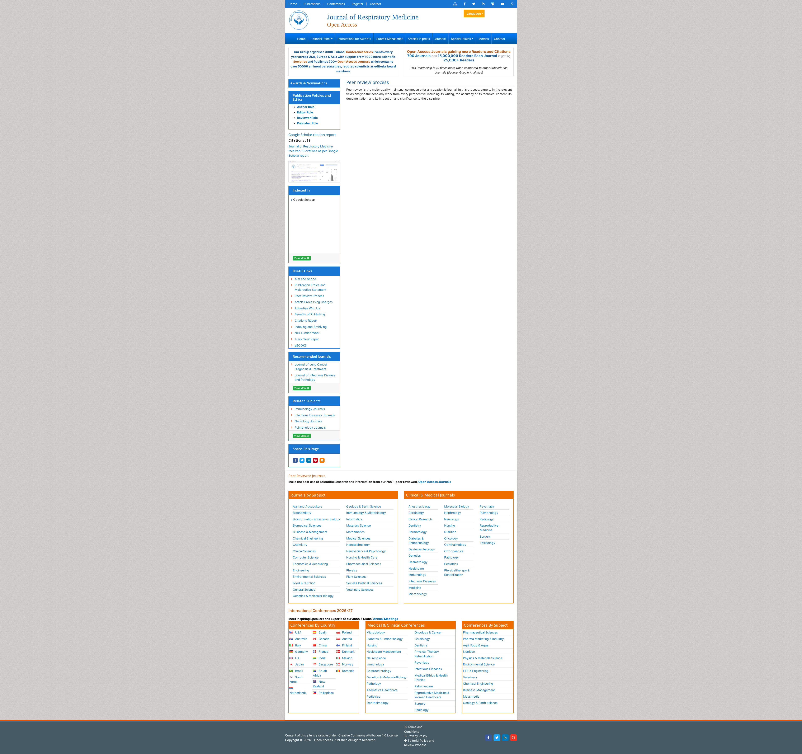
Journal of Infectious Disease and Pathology (315, 377)
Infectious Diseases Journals (315, 415)
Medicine (415, 587)
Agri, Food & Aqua (475, 645)
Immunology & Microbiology (366, 512)
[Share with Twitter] (302, 460)
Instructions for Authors (354, 39)
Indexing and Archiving (311, 327)
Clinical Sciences (304, 551)
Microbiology (418, 594)
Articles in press (419, 39)
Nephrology (452, 512)
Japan (299, 664)
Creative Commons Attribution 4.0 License (368, 735)
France (323, 651)
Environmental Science (479, 664)
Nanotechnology (358, 544)
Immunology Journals (310, 409)
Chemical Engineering (308, 538)
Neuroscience (376, 658)
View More (300, 258)
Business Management (479, 690)
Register (357, 4)
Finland (346, 645)
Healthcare (416, 568)
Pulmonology (489, 512)
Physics (351, 570)
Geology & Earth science (480, 702)
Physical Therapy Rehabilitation (427, 654)
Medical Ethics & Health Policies (431, 678)
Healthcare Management (384, 651)
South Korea (296, 679)
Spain (322, 632)
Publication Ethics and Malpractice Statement (310, 287)
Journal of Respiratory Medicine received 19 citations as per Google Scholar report (313, 151)
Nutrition (450, 532)
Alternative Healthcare (382, 690)
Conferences (336, 4)
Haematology (418, 562)
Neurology (451, 519)
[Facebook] (488, 737)
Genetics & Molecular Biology (313, 596)
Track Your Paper (307, 339)
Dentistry (415, 525)
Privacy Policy (417, 736)
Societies (300, 61)
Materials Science (358, 525)
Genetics (415, 555)
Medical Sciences (358, 538)
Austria (346, 639)
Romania (347, 671)
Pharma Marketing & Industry (483, 639)
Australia (300, 639)
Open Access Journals (354, 61)
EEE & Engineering (476, 671)
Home (292, 4)
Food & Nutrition (304, 583)
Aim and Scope (305, 279)
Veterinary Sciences (360, 589)
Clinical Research (420, 519)
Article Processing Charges (314, 302)
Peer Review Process (309, 296)
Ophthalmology (455, 544)
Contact (375, 4)
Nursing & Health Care (361, 557)
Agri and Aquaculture (307, 506)
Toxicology (487, 543)
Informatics (354, 519)
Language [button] (474, 13)
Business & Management (310, 532)
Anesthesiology (419, 506)
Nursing (449, 525)
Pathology (451, 557)
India (321, 658)
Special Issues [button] (461, 39)
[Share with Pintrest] (315, 460)
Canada (323, 639)
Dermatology (418, 532)
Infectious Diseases (422, 581)
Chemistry (300, 544)
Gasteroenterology (422, 549)
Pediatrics (451, 564)
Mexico (346, 658)
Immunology (417, 574)
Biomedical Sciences (307, 525)
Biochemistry (302, 512)
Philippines (326, 692)
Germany (301, 651)
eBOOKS (301, 345)
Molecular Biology (456, 506)
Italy (297, 645)
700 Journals (419, 56)
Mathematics (355, 532)
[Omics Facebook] (464, 4)
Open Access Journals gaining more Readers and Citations (459, 52)
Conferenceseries (359, 52)
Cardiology (416, 512)
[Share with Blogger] (322, 460)
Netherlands (298, 692)
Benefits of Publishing (310, 314)
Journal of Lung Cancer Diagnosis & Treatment (311, 367)
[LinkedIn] (505, 737)
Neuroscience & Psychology (366, 551)
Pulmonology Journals (310, 427)
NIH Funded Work (307, 333)
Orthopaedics (453, 551)
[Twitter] (497, 737)
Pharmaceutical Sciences (363, 564)
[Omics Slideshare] (492, 4)
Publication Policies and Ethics (312, 97)
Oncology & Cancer (428, 632)
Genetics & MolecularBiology (386, 677)
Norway (347, 664)
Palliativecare (424, 686)
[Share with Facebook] (295, 460)
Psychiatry (487, 506)
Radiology (487, 519)
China (322, 645)
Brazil (298, 671)
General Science (304, 589)
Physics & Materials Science (482, 658)
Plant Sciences (356, 576)
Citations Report (306, 320)
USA (297, 632)
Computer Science (306, 557)
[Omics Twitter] (473, 4)
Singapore (325, 664)
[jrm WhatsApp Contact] (512, 4)
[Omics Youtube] (502, 4)
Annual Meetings (385, 619)
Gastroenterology (379, 671)
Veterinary (470, 677)
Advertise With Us (307, 308)
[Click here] (455, 4)
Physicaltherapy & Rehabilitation (457, 573)
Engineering (301, 570)
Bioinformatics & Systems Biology (316, 519)
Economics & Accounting (310, 564)
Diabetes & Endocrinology (419, 541)
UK (296, 658)
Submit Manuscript (389, 39)
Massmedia (471, 696)
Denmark (348, 651)
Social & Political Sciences (364, 583)
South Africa (320, 673)
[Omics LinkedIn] (483, 4)
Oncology (451, 538)
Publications (312, 4)
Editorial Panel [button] (320, 39)
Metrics (483, 39)
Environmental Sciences (309, 576)
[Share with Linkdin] (308, 460)
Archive (440, 39)
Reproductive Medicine (489, 528)
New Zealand (319, 684)
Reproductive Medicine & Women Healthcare (432, 695)
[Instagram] (513, 737)
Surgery (485, 536)
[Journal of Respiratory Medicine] (298, 20)
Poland (346, 632)
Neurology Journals (308, 421)
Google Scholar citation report (312, 134)
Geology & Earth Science (363, 506)
